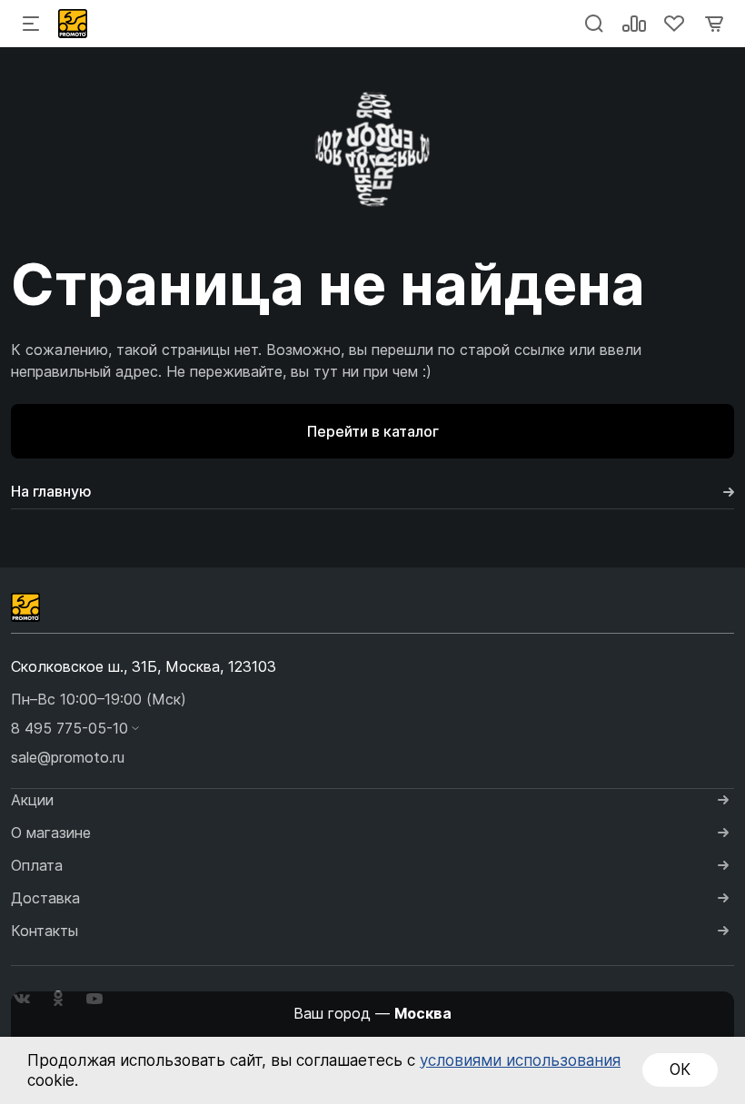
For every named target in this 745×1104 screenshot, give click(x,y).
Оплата (37, 865)
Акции (32, 800)
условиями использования (520, 1060)
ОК (680, 1069)
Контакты (44, 931)
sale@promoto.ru (67, 757)
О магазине (51, 832)
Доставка (45, 898)
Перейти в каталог (373, 431)
